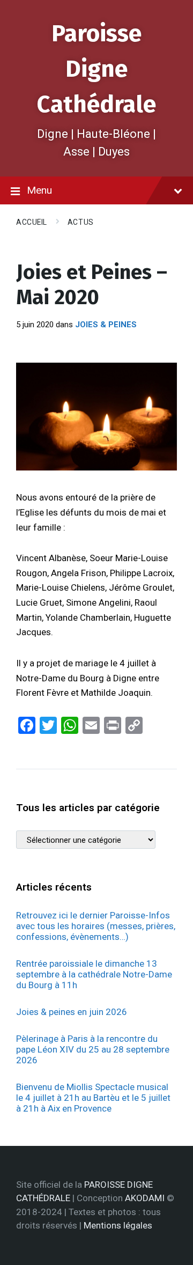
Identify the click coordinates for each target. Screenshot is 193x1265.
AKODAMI (145, 1198)
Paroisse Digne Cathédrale (96, 69)
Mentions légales (118, 1225)
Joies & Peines (106, 324)
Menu (39, 190)
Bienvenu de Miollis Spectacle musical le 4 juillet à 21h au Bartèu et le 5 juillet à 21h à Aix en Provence (93, 1098)
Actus (81, 222)
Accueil (31, 222)
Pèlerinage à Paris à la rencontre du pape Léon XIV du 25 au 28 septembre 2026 (92, 1049)
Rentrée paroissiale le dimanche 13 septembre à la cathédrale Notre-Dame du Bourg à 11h (94, 974)
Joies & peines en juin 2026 (71, 1011)
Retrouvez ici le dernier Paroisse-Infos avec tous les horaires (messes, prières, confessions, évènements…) (95, 926)
